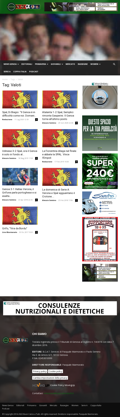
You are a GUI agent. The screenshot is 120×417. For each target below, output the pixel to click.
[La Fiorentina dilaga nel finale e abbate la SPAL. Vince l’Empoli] (60, 138)
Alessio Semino (49, 123)
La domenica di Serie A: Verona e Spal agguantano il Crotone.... (58, 193)
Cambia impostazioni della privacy (50, 377)
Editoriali (26, 64)
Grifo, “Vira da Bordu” (14, 228)
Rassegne (83, 64)
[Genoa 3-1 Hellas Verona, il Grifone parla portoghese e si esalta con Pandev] (20, 177)
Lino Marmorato (9, 232)
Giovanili (56, 64)
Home (5, 79)
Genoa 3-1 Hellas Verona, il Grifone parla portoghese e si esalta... (19, 193)
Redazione (7, 119)
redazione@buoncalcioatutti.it (59, 393)
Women (94, 64)
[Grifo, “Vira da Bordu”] (20, 215)
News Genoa (10, 64)
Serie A (7, 71)
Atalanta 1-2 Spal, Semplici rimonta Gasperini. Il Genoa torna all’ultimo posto (58, 116)
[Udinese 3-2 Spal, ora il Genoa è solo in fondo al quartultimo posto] (20, 138)
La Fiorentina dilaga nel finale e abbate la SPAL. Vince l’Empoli (59, 154)
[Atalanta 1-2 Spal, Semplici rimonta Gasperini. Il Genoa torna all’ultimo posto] (60, 99)
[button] (114, 64)
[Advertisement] (60, 37)
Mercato (70, 64)
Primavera (40, 64)
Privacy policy (40, 371)
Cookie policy (55, 371)
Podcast (33, 71)
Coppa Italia (19, 71)
